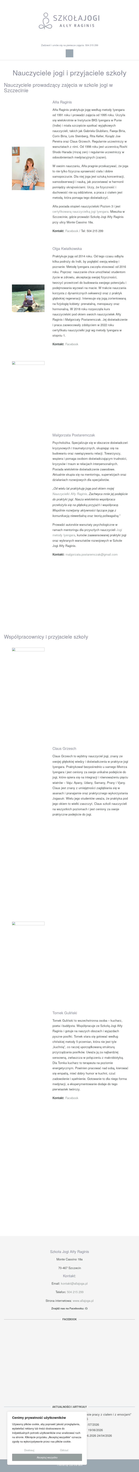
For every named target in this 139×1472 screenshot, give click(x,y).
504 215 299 (75, 1292)
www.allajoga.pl (83, 1300)
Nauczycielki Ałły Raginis (69, 494)
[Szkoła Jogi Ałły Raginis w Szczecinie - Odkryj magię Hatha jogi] (69, 20)
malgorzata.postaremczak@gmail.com (92, 554)
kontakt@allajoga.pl (74, 1283)
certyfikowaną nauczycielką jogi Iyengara (80, 211)
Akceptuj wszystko (47, 1457)
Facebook (71, 230)
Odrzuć (64, 1450)
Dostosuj (29, 1450)
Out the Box (76, 1465)
